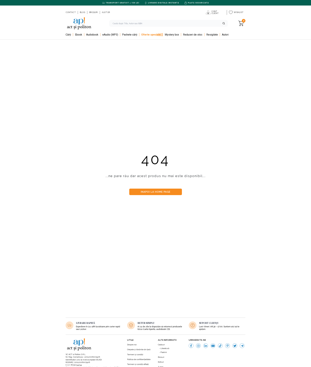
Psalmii (164, 352)
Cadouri (161, 344)
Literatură (165, 348)
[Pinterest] (227, 345)
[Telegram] (242, 345)
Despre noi (132, 344)
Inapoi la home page (155, 191)
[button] (223, 23)
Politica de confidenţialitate (138, 359)
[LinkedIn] (205, 345)
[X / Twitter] (234, 345)
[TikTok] (220, 345)
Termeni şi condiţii (135, 354)
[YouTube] (213, 345)
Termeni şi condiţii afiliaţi (138, 364)
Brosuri (161, 357)
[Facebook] (191, 345)
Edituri (161, 362)
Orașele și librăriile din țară (138, 349)
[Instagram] (198, 345)
